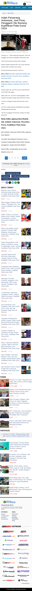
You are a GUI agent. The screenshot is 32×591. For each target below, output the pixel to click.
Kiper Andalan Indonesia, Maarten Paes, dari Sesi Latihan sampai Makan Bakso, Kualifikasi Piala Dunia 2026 (11, 358)
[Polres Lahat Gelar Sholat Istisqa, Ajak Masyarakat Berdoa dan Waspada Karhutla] (4, 424)
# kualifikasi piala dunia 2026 (10, 179)
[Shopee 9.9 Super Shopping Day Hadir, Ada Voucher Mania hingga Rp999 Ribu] (4, 383)
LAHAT (11, 7)
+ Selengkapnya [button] (25, 583)
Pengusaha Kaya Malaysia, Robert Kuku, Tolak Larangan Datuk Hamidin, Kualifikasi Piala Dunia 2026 (11, 269)
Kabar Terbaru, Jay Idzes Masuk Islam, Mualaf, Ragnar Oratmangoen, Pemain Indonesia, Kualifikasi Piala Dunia (10, 218)
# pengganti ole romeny (12, 173)
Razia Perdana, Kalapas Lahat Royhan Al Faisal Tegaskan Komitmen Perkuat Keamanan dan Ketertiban (19, 402)
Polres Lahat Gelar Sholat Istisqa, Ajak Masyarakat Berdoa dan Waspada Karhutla (20, 423)
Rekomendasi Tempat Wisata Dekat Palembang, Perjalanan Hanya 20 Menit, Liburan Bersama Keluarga (19, 446)
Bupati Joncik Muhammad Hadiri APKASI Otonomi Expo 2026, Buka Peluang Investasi (20, 391)
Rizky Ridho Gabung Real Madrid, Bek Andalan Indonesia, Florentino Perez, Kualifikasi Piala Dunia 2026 (15, 76)
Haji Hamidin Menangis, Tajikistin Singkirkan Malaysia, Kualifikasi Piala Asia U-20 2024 (15, 84)
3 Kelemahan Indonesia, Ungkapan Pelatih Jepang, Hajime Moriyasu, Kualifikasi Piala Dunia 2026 (10, 295)
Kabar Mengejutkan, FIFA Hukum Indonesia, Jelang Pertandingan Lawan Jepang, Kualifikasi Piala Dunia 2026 (11, 245)
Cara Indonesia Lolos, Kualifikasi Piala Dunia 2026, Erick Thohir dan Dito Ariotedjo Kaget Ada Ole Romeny (10, 308)
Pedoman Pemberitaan (4, 518)
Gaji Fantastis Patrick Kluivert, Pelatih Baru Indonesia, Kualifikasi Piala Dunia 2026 (11, 369)
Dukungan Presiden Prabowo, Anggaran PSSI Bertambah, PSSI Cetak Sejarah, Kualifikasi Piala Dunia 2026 (9, 282)
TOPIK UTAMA (4, 7)
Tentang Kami (5, 516)
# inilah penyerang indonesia (20, 176)
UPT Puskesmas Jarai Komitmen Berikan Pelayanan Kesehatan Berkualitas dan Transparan (20, 413)
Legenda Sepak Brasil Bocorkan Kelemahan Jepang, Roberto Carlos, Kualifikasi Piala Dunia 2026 (10, 257)
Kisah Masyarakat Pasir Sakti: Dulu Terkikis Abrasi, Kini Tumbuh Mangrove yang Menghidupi (20, 480)
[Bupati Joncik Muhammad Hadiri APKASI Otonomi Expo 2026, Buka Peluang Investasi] (4, 393)
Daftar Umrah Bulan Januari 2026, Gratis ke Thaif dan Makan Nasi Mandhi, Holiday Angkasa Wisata (20, 469)
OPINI (13, 521)
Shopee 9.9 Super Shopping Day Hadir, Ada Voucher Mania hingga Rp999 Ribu (20, 382)
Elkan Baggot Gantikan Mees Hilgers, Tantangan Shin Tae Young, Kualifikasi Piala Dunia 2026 (10, 205)
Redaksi (3, 514)
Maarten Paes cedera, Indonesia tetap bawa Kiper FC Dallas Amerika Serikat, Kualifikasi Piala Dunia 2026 (10, 193)
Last (24, 158)
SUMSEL (24, 7)
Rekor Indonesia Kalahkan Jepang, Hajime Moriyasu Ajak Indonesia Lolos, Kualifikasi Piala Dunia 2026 (10, 346)
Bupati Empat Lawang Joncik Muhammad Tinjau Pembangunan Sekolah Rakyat (20, 489)
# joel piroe (6, 176)
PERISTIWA (17, 7)
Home (4, 13)
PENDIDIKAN (15, 519)
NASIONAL (10, 13)
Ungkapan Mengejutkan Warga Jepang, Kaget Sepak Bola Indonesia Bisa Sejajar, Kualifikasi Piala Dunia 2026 (10, 321)
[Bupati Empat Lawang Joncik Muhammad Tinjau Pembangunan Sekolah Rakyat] (4, 491)
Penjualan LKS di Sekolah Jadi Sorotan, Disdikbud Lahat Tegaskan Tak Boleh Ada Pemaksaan (19, 457)
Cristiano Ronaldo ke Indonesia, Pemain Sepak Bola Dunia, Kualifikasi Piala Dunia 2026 (10, 333)
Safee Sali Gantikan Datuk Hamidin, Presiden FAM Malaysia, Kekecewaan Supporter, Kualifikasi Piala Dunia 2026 (10, 232)
